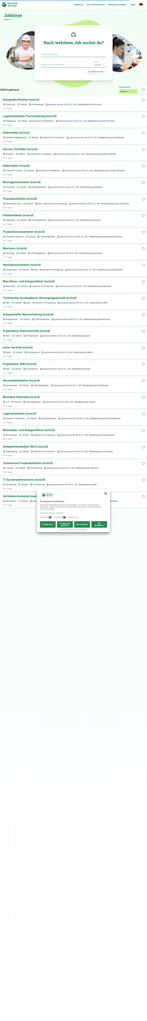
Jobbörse (78, 4)
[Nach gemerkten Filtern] (143, 90)
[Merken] (143, 100)
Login (132, 4)
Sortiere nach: (124, 87)
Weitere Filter (97, 71)
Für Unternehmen (96, 4)
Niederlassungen (117, 4)
